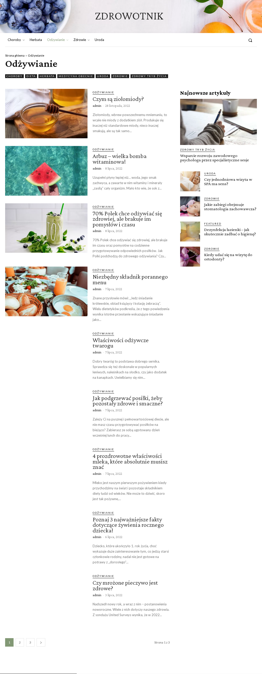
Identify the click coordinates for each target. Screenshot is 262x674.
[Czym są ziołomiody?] (46, 113)
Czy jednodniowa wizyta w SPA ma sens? (228, 181)
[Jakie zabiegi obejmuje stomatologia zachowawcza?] (190, 206)
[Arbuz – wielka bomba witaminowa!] (46, 170)
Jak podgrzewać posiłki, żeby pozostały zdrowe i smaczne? (128, 400)
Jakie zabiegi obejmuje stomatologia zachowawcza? (230, 206)
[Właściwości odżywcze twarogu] (46, 355)
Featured (212, 223)
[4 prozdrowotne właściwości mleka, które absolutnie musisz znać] (46, 470)
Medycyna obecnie (76, 76)
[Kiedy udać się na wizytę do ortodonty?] (190, 257)
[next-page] (41, 642)
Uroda (103, 76)
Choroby (14, 76)
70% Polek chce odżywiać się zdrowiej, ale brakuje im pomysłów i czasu (127, 219)
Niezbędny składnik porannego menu (130, 279)
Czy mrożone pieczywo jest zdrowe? (125, 585)
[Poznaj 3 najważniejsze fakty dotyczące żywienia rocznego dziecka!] (46, 534)
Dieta (31, 76)
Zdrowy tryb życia (149, 76)
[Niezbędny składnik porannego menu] (46, 291)
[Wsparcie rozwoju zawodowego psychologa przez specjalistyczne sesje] (218, 122)
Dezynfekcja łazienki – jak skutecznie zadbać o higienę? (230, 231)
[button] (250, 40)
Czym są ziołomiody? (118, 98)
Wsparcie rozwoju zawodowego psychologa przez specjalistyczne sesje (214, 157)
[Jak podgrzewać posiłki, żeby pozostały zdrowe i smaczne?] (46, 412)
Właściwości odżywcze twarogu (121, 342)
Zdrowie (120, 76)
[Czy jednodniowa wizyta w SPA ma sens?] (190, 181)
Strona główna (15, 55)
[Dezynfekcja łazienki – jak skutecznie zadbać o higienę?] (190, 231)
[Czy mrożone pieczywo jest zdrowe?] (46, 597)
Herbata (47, 76)
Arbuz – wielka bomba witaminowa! (120, 158)
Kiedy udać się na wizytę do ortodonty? (228, 256)
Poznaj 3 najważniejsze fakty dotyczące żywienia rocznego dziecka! (128, 525)
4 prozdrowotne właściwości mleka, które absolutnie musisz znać (130, 461)
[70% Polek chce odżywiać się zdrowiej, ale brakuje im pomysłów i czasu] (46, 228)
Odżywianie (103, 92)
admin (97, 105)
